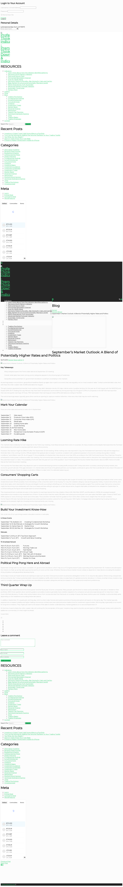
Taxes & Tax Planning (15, 112)
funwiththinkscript (14, 100)
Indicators (7, 71)
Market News (12, 107)
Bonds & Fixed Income (12, 151)
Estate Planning (10, 156)
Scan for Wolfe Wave (15, 79)
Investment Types (14, 105)
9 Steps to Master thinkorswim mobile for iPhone (21, 140)
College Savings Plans (12, 155)
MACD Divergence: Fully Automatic (20, 85)
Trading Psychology (15, 97)
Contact (7, 121)
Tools (10, 115)
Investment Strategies (12, 168)
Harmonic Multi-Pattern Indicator (20, 74)
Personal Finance (14, 109)
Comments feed (10, 197)
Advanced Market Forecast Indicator (21, 86)
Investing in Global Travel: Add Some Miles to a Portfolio (24, 133)
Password (4, 11)
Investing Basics (10, 165)
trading (7, 91)
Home (54, 310)
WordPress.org (9, 198)
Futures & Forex (14, 102)
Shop (6, 93)
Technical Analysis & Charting (18, 114)
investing (11, 103)
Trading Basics (13, 117)
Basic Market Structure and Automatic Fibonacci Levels (28, 83)
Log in (6, 193)
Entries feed (8, 195)
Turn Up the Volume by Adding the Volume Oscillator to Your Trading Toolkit (32, 135)
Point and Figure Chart (16, 76)
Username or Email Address (10, 7)
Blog (6, 95)
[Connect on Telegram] (1, 865)
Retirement (12, 110)
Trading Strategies (14, 119)
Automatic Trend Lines (16, 88)
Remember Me (8, 15)
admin (20, 360)
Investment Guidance (12, 167)
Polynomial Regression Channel (19, 78)
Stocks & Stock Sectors (12, 177)
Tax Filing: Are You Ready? (13, 137)
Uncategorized (9, 184)
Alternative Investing (11, 150)
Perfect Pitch (13, 90)
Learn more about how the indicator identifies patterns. (28, 73)
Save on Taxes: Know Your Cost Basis (17, 139)
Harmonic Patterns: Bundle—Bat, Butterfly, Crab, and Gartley (30, 81)
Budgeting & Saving (11, 153)
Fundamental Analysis (16, 98)
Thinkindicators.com (8, 884)
